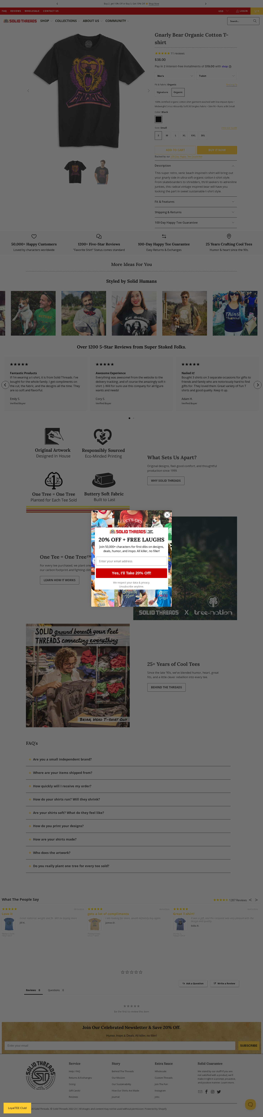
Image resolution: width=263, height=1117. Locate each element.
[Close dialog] (167, 515)
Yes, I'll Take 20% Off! (131, 573)
